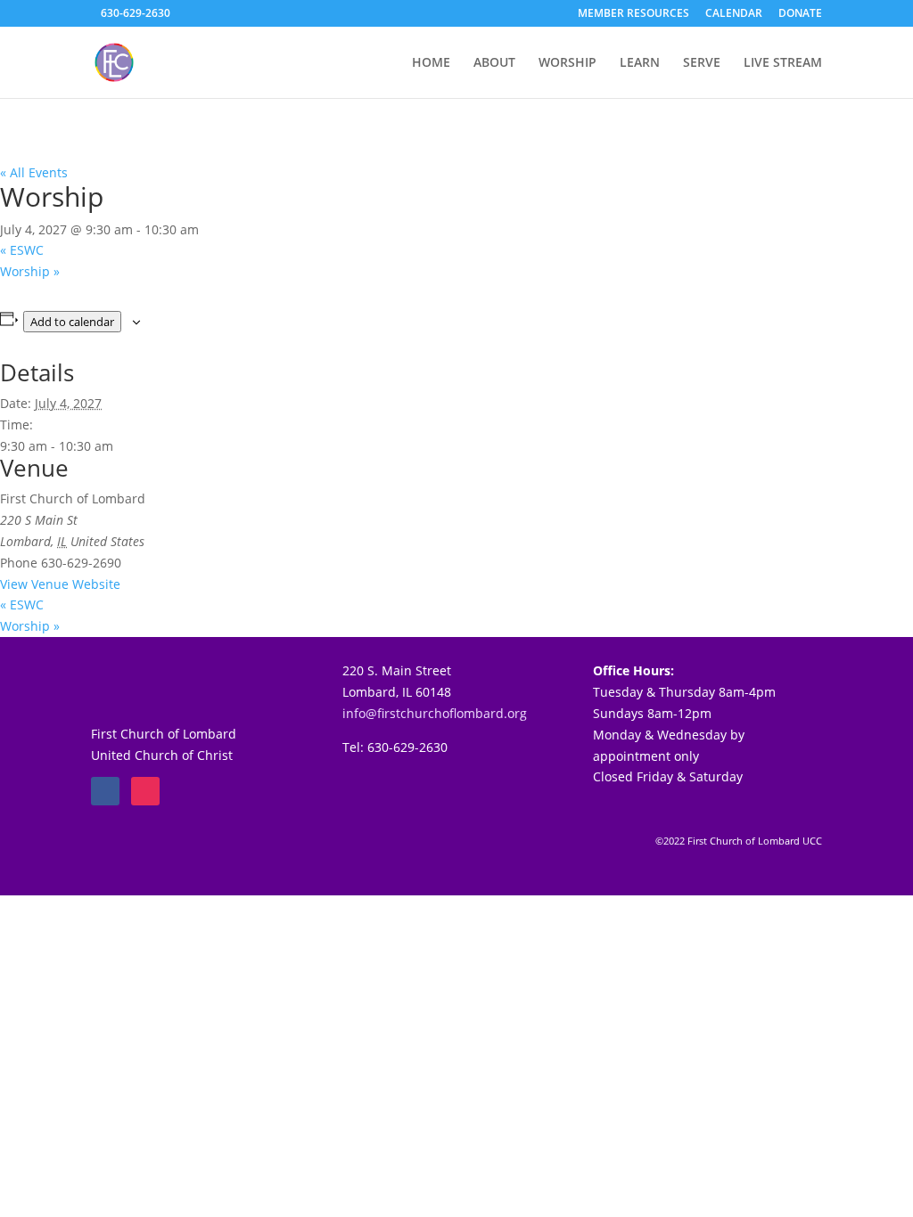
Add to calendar (72, 322)
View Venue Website (60, 584)
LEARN (640, 63)
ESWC (22, 249)
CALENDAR (733, 14)
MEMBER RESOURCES (633, 14)
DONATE (800, 14)
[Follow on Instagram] (145, 791)
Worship (30, 271)
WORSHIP (567, 63)
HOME (431, 63)
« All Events (34, 172)
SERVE (701, 63)
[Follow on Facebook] (105, 791)
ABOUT (494, 63)
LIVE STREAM (783, 63)
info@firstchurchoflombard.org (434, 713)
